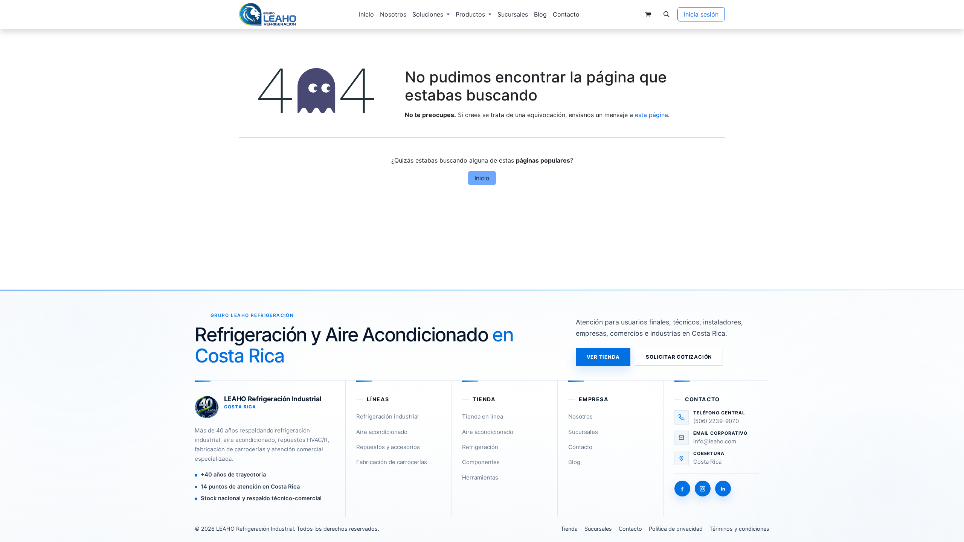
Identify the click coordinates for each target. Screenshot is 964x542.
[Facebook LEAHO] (682, 488)
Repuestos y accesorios (388, 447)
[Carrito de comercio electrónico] (648, 14)
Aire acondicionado (381, 431)
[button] (666, 14)
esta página (651, 115)
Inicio (482, 178)
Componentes (481, 462)
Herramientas (480, 477)
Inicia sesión (701, 14)
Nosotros (580, 416)
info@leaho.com (714, 441)
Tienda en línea (482, 416)
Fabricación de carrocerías (391, 462)
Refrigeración (480, 447)
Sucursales (583, 431)
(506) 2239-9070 (716, 421)
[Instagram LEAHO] (703, 488)
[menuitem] (366, 14)
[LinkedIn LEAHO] (723, 488)
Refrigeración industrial (387, 416)
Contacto (580, 447)
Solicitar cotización (679, 357)
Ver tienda (603, 357)
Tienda (569, 528)
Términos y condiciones (739, 528)
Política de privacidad (676, 528)
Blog (574, 462)
